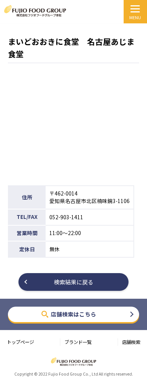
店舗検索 (131, 342)
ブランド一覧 (78, 342)
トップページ (20, 342)
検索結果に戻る (73, 282)
